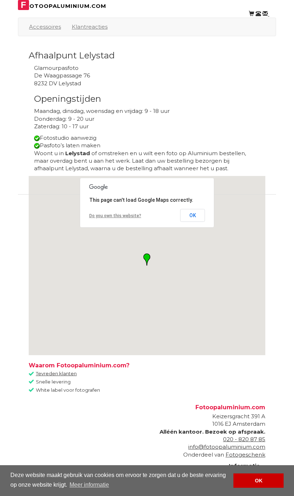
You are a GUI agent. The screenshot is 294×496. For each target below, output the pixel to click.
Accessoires (45, 26)
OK (192, 215)
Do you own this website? (115, 215)
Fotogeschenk (245, 454)
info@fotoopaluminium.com (226, 446)
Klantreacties (90, 26)
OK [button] (258, 480)
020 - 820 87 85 (244, 439)
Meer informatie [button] (89, 485)
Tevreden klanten (56, 373)
